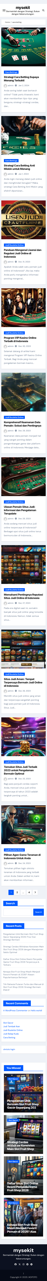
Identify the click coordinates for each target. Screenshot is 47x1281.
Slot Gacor (8, 1022)
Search (10, 903)
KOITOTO (33, 1277)
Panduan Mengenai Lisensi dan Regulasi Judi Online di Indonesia (22, 253)
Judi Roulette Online (14, 245)
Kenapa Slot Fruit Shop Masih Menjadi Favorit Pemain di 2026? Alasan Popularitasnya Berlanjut (21, 974)
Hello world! (36, 1010)
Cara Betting (9, 1037)
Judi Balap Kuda (11, 1033)
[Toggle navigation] (4, 10)
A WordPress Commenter (15, 1010)
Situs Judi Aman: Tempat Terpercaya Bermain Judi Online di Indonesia (23, 682)
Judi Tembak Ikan (11, 1026)
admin (11, 85)
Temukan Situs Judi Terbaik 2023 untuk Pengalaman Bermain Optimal (20, 770)
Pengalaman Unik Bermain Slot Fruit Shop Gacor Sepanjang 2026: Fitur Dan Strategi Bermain (23, 937)
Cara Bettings (11, 72)
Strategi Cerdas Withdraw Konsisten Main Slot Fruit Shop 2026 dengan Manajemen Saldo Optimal (23, 949)
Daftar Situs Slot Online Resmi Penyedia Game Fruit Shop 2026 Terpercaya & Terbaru (22, 962)
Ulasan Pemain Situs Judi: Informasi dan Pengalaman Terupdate (20, 510)
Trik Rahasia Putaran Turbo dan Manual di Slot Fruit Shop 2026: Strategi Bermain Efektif (23, 987)
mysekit (23, 7)
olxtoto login (9, 1049)
